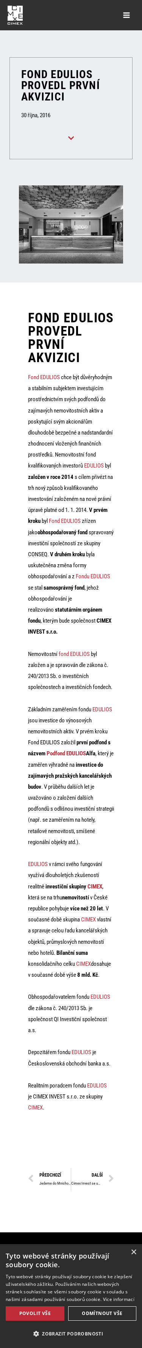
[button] (71, 1334)
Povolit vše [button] (35, 1313)
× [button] (133, 1252)
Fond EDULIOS (44, 377)
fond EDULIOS (74, 654)
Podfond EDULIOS (66, 753)
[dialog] (71, 1296)
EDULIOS (94, 465)
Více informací (118, 1299)
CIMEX (94, 886)
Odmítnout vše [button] (102, 1313)
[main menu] (126, 15)
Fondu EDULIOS (93, 576)
